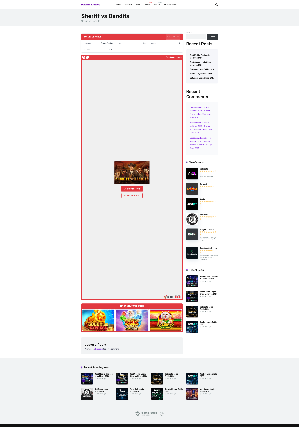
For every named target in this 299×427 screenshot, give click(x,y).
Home (118, 4)
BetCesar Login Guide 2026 (202, 78)
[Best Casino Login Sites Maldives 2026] (192, 302)
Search (189, 32)
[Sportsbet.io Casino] (192, 258)
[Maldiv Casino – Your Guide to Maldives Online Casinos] (90, 4)
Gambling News (170, 4)
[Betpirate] (192, 179)
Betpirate (204, 169)
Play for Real (133, 188)
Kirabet (203, 199)
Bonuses (128, 4)
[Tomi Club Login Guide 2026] (122, 399)
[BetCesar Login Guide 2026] (87, 399)
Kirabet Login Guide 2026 (201, 74)
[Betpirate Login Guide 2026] (192, 317)
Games (157, 4)
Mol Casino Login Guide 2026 (207, 390)
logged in (99, 349)
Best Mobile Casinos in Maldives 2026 (200, 56)
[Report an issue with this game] (83, 57)
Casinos (147, 4)
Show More (171, 37)
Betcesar (204, 214)
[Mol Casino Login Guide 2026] (192, 399)
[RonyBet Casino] (192, 239)
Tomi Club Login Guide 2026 (137, 390)
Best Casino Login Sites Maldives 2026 (200, 63)
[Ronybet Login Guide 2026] (157, 399)
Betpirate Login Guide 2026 (202, 69)
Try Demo (98, 320)
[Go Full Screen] (87, 57)
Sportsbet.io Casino (208, 248)
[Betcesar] (192, 224)
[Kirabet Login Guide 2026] (192, 332)
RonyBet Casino (207, 230)
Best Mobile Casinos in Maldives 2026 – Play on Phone (200, 110)
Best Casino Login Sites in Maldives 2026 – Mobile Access (200, 141)
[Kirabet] (192, 209)
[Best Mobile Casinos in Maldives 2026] (192, 286)
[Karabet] (192, 194)
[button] (132, 172)
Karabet (203, 184)
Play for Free (133, 195)
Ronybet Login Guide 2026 (174, 390)
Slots (138, 4)
